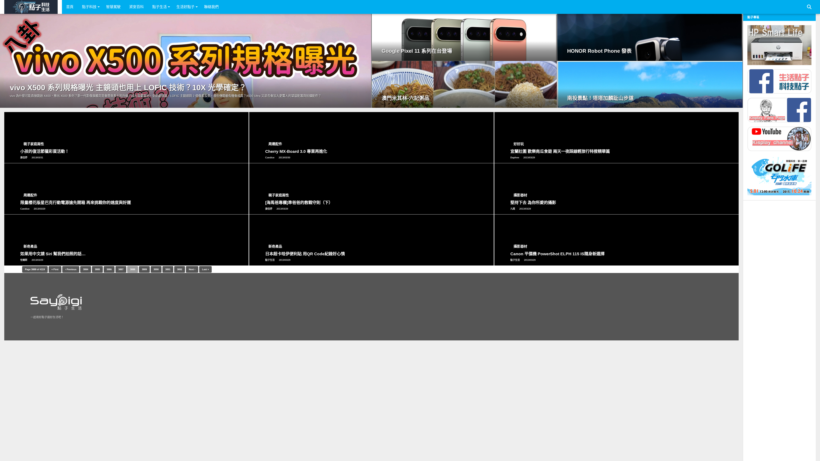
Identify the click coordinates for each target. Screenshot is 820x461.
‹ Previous (70, 269)
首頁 (69, 7)
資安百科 (136, 7)
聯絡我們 (211, 7)
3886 (109, 269)
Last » (205, 269)
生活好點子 (185, 7)
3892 (179, 269)
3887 (120, 269)
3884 (85, 269)
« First (55, 269)
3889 (144, 269)
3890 (156, 269)
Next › (192, 269)
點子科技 (89, 7)
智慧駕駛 (113, 7)
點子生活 (159, 7)
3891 (167, 269)
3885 (97, 269)
